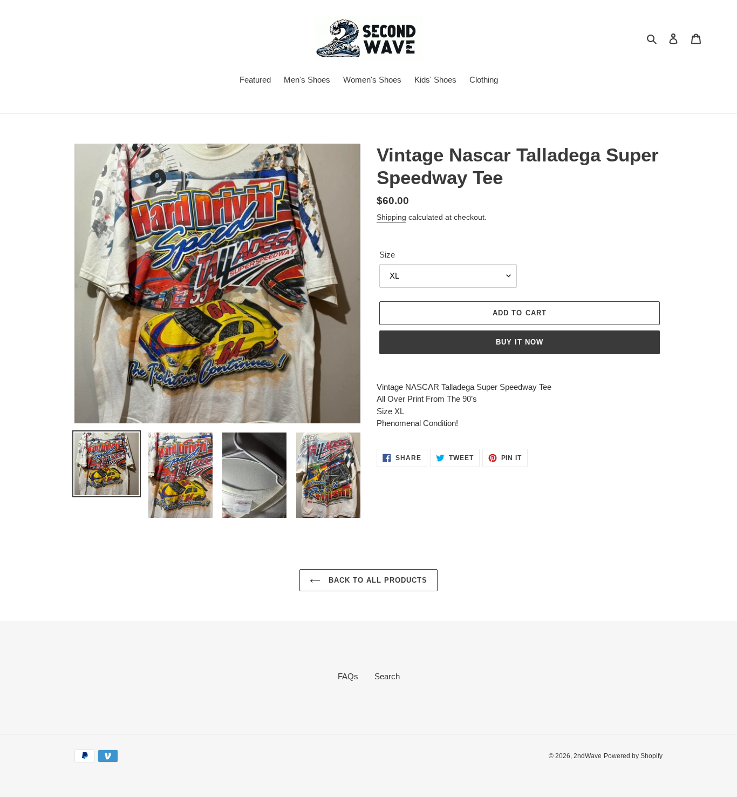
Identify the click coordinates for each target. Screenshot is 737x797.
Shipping (391, 217)
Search (387, 676)
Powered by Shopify (633, 756)
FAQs (348, 676)
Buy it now (519, 342)
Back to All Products (377, 580)
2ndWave (588, 756)
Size (387, 254)
